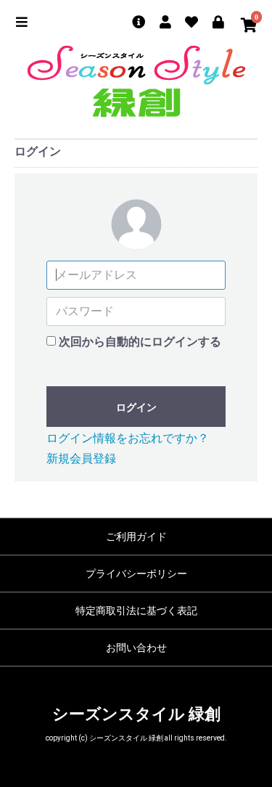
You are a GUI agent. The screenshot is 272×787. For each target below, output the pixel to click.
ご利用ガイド (136, 536)
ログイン (136, 407)
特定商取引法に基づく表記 (136, 610)
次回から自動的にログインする (140, 341)
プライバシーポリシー (136, 573)
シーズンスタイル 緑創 (136, 714)
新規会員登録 (81, 458)
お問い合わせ (136, 647)
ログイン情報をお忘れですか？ (127, 438)
